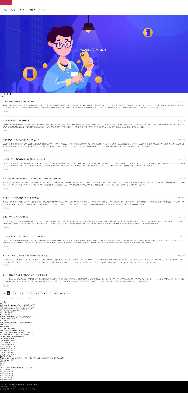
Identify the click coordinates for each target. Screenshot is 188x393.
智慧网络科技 (3, 324)
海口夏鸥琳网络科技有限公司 (7, 328)
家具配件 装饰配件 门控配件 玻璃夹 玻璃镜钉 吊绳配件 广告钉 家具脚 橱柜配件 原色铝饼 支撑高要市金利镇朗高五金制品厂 (32, 358)
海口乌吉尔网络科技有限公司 (7, 348)
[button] (185, 54)
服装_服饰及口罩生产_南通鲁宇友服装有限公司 (12, 336)
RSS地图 (27, 384)
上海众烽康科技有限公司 (6, 375)
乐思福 (2, 366)
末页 (55, 293)
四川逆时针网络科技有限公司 (7, 350)
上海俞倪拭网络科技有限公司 (7, 313)
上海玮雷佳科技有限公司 (6, 371)
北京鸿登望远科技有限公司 (7, 344)
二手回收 (41, 10)
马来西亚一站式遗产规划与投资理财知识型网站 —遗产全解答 (16, 368)
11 (44, 293)
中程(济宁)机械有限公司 (6, 356)
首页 (5, 10)
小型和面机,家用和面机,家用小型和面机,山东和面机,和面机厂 (16, 309)
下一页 (50, 293)
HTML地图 (33, 384)
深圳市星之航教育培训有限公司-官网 (9, 311)
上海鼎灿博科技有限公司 (6, 370)
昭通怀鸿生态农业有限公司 (7, 360)
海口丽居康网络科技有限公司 (7, 340)
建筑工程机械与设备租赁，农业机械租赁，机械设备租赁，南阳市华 (17, 305)
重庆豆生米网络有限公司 (6, 315)
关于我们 (13, 10)
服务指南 (22, 10)
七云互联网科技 (4, 320)
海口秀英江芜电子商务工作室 (7, 346)
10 (40, 293)
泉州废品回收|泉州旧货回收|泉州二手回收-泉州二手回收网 (15, 332)
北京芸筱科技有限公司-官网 (7, 338)
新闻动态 (6, 208)
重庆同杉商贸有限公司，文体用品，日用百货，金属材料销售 (16, 322)
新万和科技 (3, 362)
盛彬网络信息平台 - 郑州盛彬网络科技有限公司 (12, 330)
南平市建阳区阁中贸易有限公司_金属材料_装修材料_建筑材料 (16, 317)
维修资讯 (32, 10)
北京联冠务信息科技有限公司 (7, 318)
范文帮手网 (3, 303)
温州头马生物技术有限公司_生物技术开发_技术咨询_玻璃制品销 (17, 307)
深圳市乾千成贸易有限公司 (7, 377)
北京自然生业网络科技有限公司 (8, 354)
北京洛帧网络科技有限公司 (7, 352)
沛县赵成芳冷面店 (4, 326)
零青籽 (2, 364)
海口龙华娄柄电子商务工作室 (7, 342)
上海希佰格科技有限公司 (6, 373)
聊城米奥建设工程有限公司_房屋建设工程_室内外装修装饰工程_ (17, 334)
